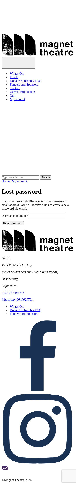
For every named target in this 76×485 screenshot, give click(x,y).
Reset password (12, 223)
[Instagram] (38, 464)
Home (6, 181)
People (14, 77)
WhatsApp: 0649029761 (17, 299)
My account (17, 99)
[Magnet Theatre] (38, 55)
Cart (12, 95)
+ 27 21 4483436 (13, 292)
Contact (15, 88)
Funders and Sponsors (24, 84)
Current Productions (22, 91)
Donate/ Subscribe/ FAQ (25, 81)
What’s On (17, 73)
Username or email (15, 215)
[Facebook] (38, 390)
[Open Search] (38, 173)
